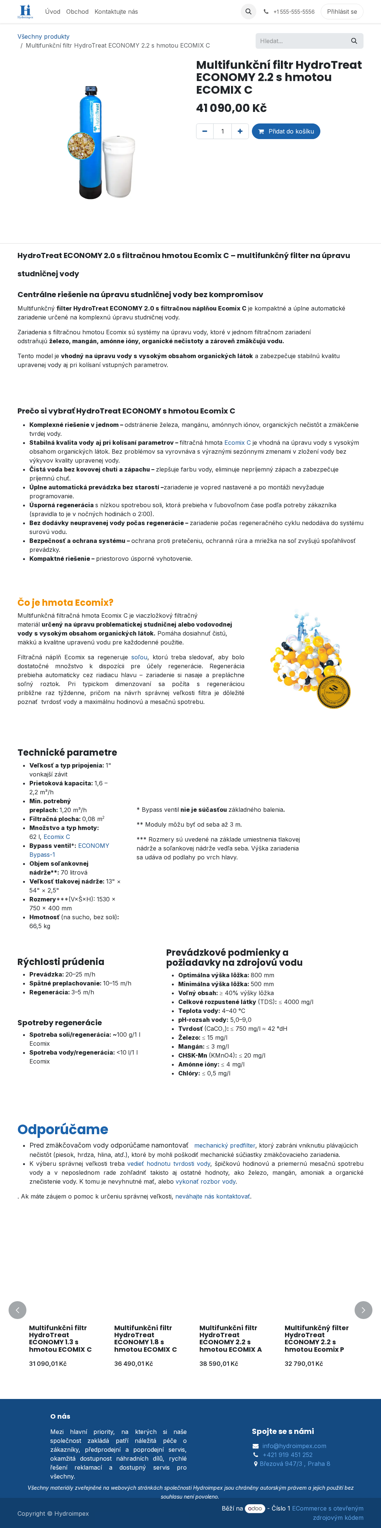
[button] (248, 11)
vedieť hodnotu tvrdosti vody (168, 1163)
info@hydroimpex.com (294, 1446)
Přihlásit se (342, 11)
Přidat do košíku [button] (290, 131)
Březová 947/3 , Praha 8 (295, 1463)
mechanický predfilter (224, 1145)
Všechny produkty (43, 36)
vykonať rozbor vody (206, 1181)
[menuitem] (52, 11)
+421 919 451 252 (288, 1454)
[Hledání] (354, 41)
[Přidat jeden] (240, 131)
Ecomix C (237, 442)
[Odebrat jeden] (205, 131)
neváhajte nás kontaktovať (212, 1196)
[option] (190, 1310)
